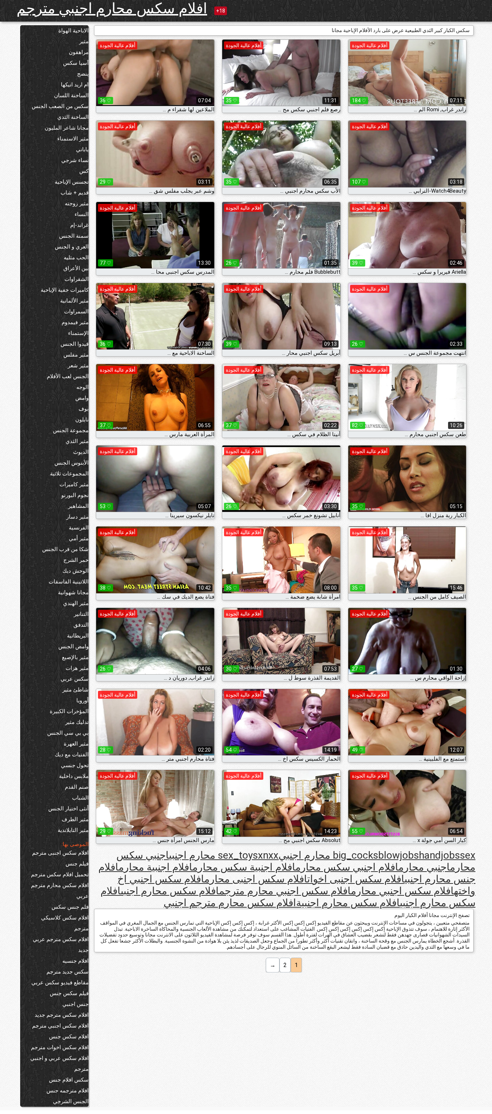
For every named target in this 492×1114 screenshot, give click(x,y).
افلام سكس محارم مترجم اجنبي (230, 903)
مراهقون (79, 52)
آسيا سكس (76, 63)
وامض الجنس (73, 646)
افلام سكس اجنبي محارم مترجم (285, 891)
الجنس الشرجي (71, 1101)
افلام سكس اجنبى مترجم (60, 853)
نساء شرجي (75, 160)
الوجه (82, 387)
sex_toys (238, 855)
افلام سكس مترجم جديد (62, 1015)
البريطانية (78, 635)
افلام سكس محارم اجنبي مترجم (112, 8)
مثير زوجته (77, 203)
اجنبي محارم (424, 867)
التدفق (81, 625)
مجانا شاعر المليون (67, 128)
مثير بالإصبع (75, 657)
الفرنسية (79, 527)
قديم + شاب (75, 192)
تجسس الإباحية (72, 182)
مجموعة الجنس (71, 430)
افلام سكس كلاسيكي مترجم (65, 923)
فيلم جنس (77, 863)
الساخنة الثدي (73, 117)
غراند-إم (79, 225)
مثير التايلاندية (73, 830)
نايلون (82, 419)
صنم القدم (77, 787)
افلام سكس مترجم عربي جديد (61, 944)
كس (84, 171)
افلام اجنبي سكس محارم (346, 867)
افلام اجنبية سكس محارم (243, 867)
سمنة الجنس (74, 236)
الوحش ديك (75, 571)
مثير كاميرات (74, 484)
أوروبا (82, 700)
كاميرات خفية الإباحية (65, 290)
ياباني (82, 149)
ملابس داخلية (74, 776)
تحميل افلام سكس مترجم (60, 874)
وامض (82, 398)
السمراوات (76, 311)
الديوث (81, 452)
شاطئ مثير (75, 689)
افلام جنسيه (75, 961)
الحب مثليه (76, 257)
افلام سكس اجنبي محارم (402, 891)
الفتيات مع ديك (72, 754)
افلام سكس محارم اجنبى (170, 891)
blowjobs (398, 855)
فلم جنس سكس (70, 907)
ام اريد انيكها (75, 84)
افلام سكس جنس (69, 1036)
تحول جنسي (75, 765)
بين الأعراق (76, 268)
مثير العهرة (76, 744)
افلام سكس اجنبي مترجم (60, 1026)
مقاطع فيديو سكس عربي (60, 982)
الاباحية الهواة (73, 30)
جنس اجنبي (75, 1004)
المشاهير (78, 506)
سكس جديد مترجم (67, 971)
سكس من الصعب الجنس (60, 106)
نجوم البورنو (75, 495)
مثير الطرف (75, 819)
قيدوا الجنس (75, 344)
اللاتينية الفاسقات (69, 581)
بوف (84, 409)
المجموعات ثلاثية (69, 473)
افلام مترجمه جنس (67, 1090)
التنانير (81, 614)
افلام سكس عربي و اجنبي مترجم (59, 1063)
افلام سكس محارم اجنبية (348, 903)
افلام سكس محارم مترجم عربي (60, 890)
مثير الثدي (77, 441)
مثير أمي (79, 538)
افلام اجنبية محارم (155, 867)
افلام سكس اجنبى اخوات (355, 879)
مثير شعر (78, 365)
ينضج (83, 74)
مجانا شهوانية (73, 592)
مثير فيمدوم (75, 322)
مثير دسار (77, 517)
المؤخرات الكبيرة (69, 711)
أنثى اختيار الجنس (68, 808)
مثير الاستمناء (73, 138)
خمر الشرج (76, 560)
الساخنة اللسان (71, 95)
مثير (84, 41)
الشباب (80, 798)
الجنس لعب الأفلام (68, 376)
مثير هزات (77, 668)
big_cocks (355, 855)
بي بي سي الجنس (68, 733)
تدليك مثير (77, 722)
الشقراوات (76, 279)
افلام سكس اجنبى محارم (255, 879)
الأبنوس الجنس (71, 463)
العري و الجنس (72, 246)
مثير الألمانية (74, 300)
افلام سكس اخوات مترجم (60, 1047)
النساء (82, 214)
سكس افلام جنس (69, 1080)
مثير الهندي (76, 603)
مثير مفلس (76, 355)
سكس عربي (75, 679)
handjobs (439, 855)
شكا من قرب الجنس (65, 549)
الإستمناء (78, 333)
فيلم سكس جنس (69, 993)
